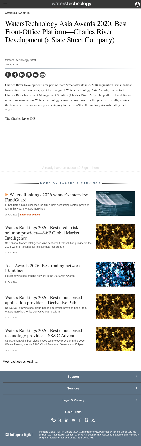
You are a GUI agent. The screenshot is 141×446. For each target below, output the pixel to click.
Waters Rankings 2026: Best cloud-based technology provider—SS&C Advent (43, 333)
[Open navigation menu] (3, 4)
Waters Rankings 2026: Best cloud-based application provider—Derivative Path (43, 300)
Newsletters (73, 420)
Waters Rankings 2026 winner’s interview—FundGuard (49, 197)
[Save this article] (29, 75)
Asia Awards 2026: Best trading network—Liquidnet (45, 268)
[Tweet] (8, 75)
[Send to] (36, 75)
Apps (86, 420)
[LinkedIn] (22, 75)
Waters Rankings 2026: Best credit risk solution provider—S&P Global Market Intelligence (42, 232)
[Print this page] (43, 75)
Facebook (80, 420)
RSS (93, 420)
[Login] (137, 4)
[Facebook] (15, 75)
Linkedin (66, 420)
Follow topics (53, 420)
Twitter (60, 420)
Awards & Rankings (17, 13)
